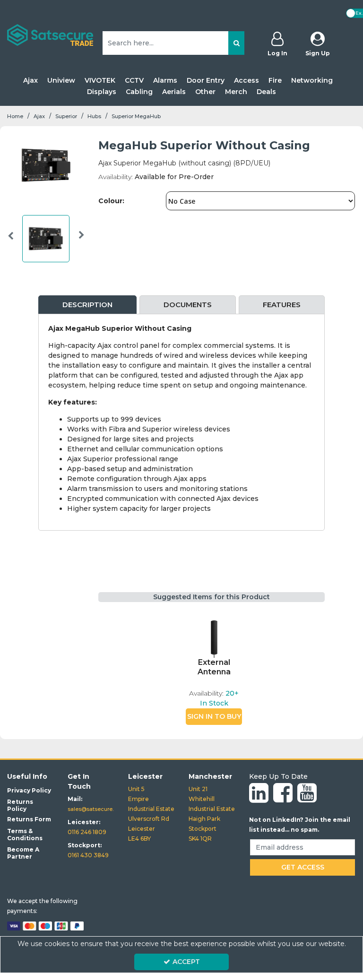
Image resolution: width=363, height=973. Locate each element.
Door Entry (206, 81)
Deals (266, 92)
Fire (275, 81)
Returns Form (29, 819)
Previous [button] (11, 241)
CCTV (134, 81)
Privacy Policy (29, 790)
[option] (46, 241)
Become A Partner (23, 853)
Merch (236, 92)
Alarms (165, 81)
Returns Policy (20, 805)
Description (87, 304)
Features (282, 304)
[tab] (87, 305)
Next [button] (81, 241)
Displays (101, 92)
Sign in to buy (214, 716)
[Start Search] (236, 43)
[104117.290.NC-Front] (214, 634)
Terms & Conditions (25, 834)
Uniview (61, 81)
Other (205, 92)
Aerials (174, 92)
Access (246, 81)
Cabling (139, 92)
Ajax (30, 81)
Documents (188, 304)
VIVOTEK (100, 81)
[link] (258, 793)
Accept (186, 961)
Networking (312, 81)
